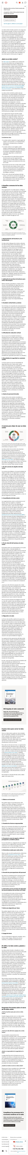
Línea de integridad (5, 1146)
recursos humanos (6, 88)
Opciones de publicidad (6, 1141)
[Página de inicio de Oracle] (6, 3)
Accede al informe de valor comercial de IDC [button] (12, 719)
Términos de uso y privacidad (15, 1137)
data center (6, 61)
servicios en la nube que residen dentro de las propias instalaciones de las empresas (14, 995)
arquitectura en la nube (14, 854)
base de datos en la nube (11, 752)
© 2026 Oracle (4, 1137)
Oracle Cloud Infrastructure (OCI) (10, 983)
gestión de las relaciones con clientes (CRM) (12, 87)
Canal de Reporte (5, 1139)
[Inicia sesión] (22, 2)
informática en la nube (7, 459)
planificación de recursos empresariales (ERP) (13, 85)
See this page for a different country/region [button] (13, 23)
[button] (2, 2)
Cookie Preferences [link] (13, 1139)
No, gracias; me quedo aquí (10, 20)
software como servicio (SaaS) (9, 766)
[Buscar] (17, 2)
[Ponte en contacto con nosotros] (25, 2)
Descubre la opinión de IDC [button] (9, 1125)
